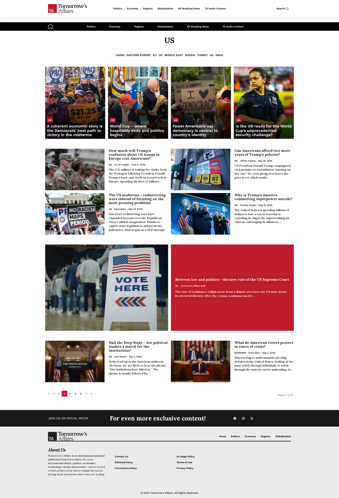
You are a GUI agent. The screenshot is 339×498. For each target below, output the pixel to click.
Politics (91, 26)
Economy (114, 26)
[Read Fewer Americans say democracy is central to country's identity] (201, 103)
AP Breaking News (198, 26)
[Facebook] (234, 418)
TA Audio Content (233, 26)
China (120, 55)
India (219, 55)
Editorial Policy (124, 462)
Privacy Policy (185, 468)
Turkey (202, 55)
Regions (139, 26)
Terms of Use (184, 462)
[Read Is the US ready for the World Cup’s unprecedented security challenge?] (264, 103)
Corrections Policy (126, 468)
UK (160, 55)
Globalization (165, 26)
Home (222, 436)
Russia (190, 55)
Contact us (121, 456)
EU (155, 55)
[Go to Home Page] (50, 26)
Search (281, 8)
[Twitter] (251, 418)
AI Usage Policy (186, 456)
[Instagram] (243, 418)
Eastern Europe (138, 55)
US (211, 55)
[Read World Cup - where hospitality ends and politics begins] (138, 103)
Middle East (174, 55)
